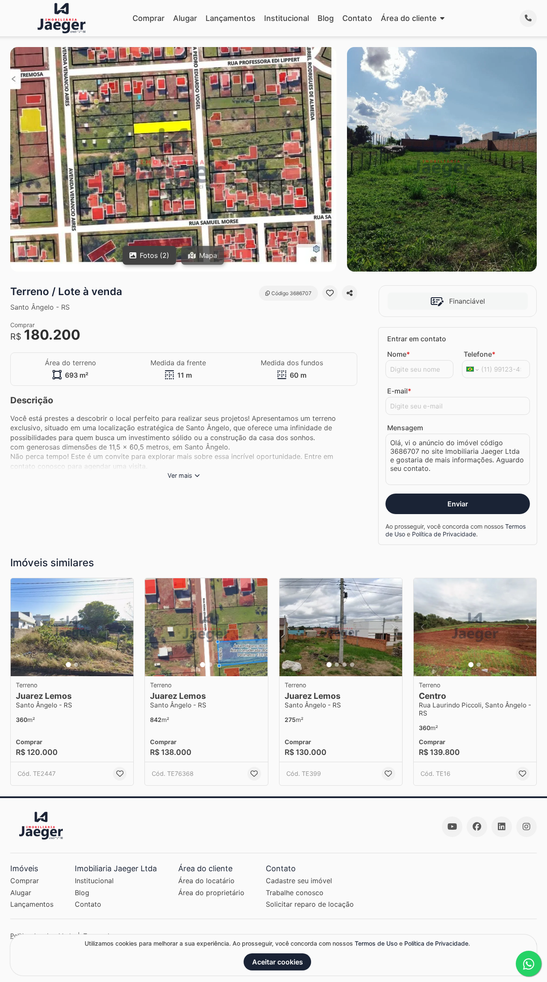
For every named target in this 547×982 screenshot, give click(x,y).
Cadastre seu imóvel (299, 880)
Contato (357, 18)
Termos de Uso (376, 943)
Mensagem (405, 427)
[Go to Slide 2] (76, 665)
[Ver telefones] (528, 18)
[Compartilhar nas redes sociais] (349, 293)
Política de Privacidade (444, 534)
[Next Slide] (124, 627)
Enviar (457, 504)
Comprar (148, 18)
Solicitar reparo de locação (310, 904)
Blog (326, 18)
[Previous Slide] (20, 627)
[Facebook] (477, 826)
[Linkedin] (501, 826)
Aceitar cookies (277, 962)
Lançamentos (231, 18)
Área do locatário (206, 880)
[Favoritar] (330, 293)
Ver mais (180, 475)
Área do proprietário (211, 892)
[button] (72, 627)
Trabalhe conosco (294, 892)
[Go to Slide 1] (68, 664)
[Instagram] (526, 826)
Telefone (479, 354)
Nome (398, 354)
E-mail (399, 391)
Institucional (286, 18)
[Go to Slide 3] (344, 665)
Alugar (185, 18)
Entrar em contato (416, 338)
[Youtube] (452, 826)
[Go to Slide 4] (352, 665)
